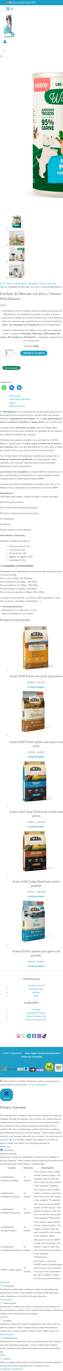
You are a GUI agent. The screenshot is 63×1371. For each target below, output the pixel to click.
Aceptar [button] (43, 1085)
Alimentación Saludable (26, 283)
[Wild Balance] (11, 379)
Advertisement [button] (7, 1334)
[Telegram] (29, 1037)
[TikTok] (44, 1037)
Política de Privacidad (31, 1057)
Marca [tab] (12, 403)
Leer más (34, 1085)
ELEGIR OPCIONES (36, 687)
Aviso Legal (30, 1053)
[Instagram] (39, 1037)
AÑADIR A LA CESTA (33, 353)
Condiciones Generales (49, 1053)
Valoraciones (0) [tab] (17, 406)
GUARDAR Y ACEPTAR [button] (11, 1369)
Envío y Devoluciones (36, 1020)
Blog (36, 996)
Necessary (9, 1150)
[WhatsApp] (23, 1037)
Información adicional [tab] (19, 399)
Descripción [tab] (14, 396)
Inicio (2, 283)
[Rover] (18, 1037)
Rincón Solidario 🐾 (36, 1016)
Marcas (36, 992)
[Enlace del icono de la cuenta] (5, 42)
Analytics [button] (4, 1317)
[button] (21, 2)
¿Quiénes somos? (36, 985)
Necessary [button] (5, 1146)
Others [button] (3, 1355)
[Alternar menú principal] (10, 9)
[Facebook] (34, 1037)
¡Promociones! (36, 989)
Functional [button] (5, 1282)
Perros (10, 283)
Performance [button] (6, 1299)
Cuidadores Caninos (36, 1013)
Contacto (36, 1009)
